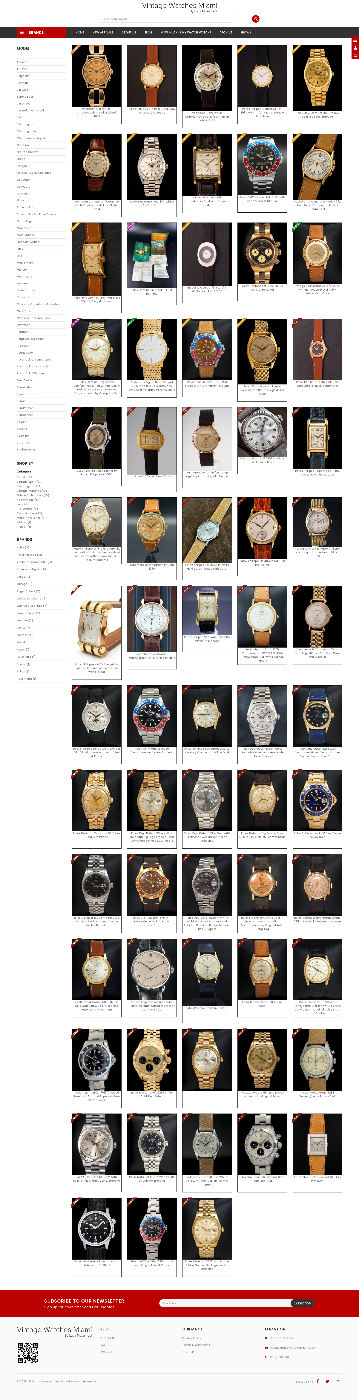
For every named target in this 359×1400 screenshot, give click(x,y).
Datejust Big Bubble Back (34, 173)
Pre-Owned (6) (27, 509)
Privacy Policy (191, 1338)
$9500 (98, 1233)
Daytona (23, 193)
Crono (21, 159)
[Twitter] (327, 1382)
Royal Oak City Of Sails (32, 366)
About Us (106, 1351)
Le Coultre (26, 657)
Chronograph (26, 124)
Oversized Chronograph (33, 318)
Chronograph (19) (29, 486)
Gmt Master (25, 228)
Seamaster (24, 387)
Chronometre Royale (31, 138)
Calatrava (24, 103)
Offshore (23, 297)
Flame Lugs (24, 221)
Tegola (21, 422)
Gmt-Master (25, 235)
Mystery (22, 283)
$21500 (153, 1233)
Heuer (23, 649)
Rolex (24, 547)
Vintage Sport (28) (30, 482)
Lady (20, 249)
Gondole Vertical (28, 242)
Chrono (22, 117)
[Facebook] (318, 1382)
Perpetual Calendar (30, 339)
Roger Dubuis (28, 591)
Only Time (24, 311)
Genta (23, 628)
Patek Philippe (29, 555)
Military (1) (24, 522)
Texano (22, 429)
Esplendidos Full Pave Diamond (38, 214)
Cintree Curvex (27, 152)
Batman (22, 83)
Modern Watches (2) (31, 518)
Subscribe (302, 1303)
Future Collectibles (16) (33, 495)
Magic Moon (25, 263)
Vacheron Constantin (34, 562)
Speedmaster (26, 394)
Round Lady (25, 353)
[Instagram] (337, 1382)
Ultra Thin (23, 442)
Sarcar (23, 664)
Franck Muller (28, 613)
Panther (22, 332)
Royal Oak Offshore (30, 373)
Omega (25, 584)
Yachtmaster (26, 449)
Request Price (98, 80)
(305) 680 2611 (280, 1357)
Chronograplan (27, 131)
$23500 (263, 720)
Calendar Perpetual (30, 110)
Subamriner (25, 408)
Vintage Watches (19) (32, 491)
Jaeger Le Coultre (32, 598)
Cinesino (23, 145)
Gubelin (24, 642)
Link (19, 256)
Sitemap (188, 1351)
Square (22, 401)
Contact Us (107, 1338)
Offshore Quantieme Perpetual (38, 304)
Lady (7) (23, 504)
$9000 (208, 1148)
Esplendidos (25, 207)
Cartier (24, 577)
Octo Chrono (26, 290)
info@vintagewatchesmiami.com (293, 1348)
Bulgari (24, 671)
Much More (24, 276)
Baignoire (23, 76)
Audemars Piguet (31, 569)
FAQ (102, 1345)
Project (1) (24, 527)
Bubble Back (25, 97)
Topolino (23, 436)
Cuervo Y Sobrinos (32, 606)
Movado (25, 620)
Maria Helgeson (85, 1381)
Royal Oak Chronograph (33, 359)
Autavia (22, 69)
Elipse (20, 200)
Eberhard (25, 635)
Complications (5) (29, 513)
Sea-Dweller (25, 380)
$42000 (153, 623)
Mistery (22, 270)
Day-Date (23, 186)
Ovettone (23, 325)
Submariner (25, 415)
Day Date (23, 180)
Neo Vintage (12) (28, 500)
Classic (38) (25, 477)
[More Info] (96, 353)
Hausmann (26, 679)
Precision (23, 346)
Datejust (23, 166)
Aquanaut (23, 62)
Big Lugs (22, 90)
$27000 (263, 1064)
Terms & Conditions (196, 1345)
